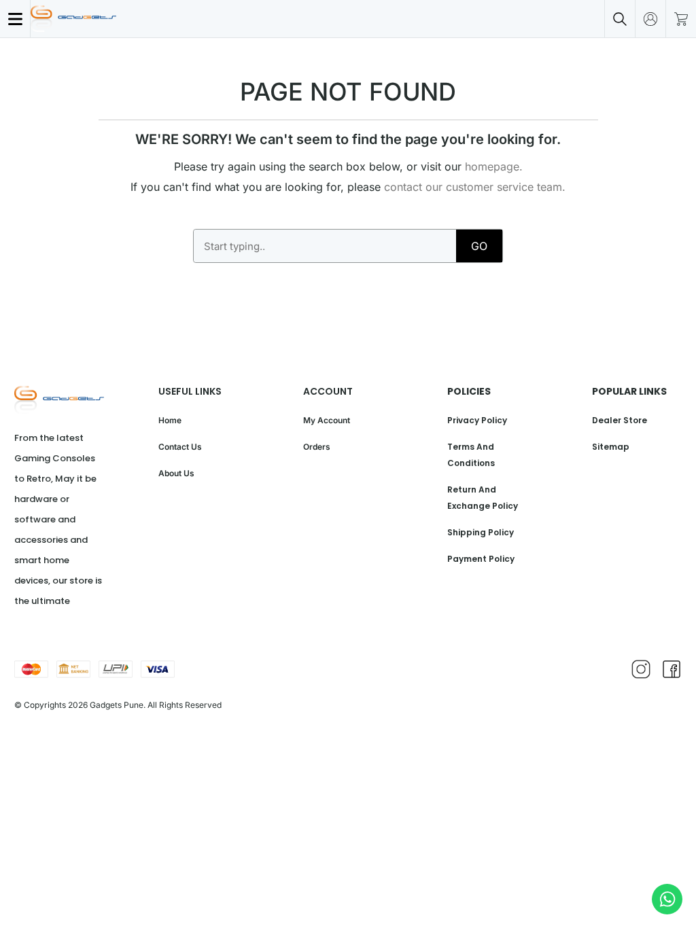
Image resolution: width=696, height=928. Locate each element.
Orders (316, 447)
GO (479, 246)
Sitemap (610, 446)
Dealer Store (619, 420)
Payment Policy (481, 559)
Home (169, 420)
